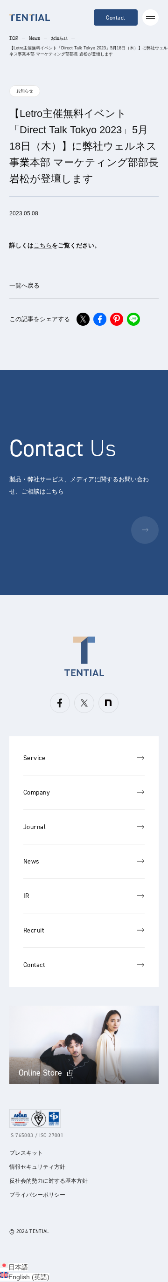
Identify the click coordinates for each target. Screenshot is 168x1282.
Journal (34, 827)
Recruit (33, 930)
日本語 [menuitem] (18, 1267)
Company (36, 792)
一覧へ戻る (24, 285)
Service (34, 758)
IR (26, 895)
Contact (116, 17)
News (34, 38)
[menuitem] (14, 1267)
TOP (13, 38)
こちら (43, 245)
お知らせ (59, 38)
